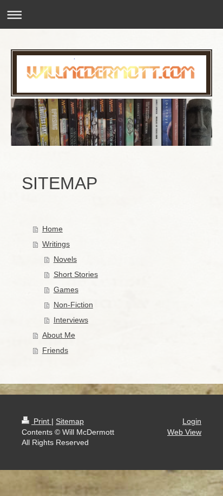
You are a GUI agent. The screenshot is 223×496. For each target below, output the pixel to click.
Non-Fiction (73, 304)
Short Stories (76, 274)
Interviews (71, 319)
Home (52, 228)
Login (191, 421)
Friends (55, 350)
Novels (65, 259)
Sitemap (70, 421)
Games (66, 289)
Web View (184, 432)
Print (41, 421)
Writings (56, 244)
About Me (58, 335)
